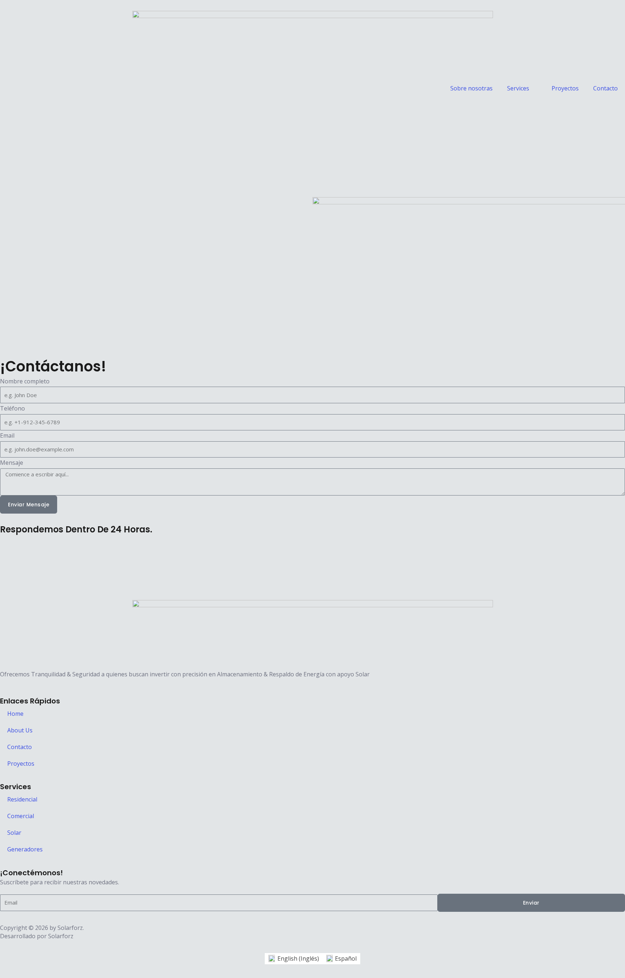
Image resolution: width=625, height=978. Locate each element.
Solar (14, 833)
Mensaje (11, 463)
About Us (20, 730)
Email (7, 435)
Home (15, 714)
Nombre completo (25, 381)
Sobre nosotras (471, 88)
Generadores (25, 849)
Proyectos (565, 88)
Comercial (20, 816)
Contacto (605, 88)
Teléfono (12, 408)
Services (518, 88)
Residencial (22, 799)
